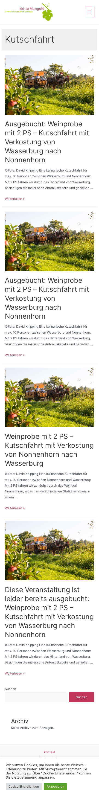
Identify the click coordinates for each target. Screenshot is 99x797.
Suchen (10, 689)
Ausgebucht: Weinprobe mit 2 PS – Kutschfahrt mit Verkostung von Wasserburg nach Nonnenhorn (47, 142)
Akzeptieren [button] (55, 786)
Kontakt (49, 752)
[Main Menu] (90, 12)
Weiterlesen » (15, 199)
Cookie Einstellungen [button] (24, 786)
